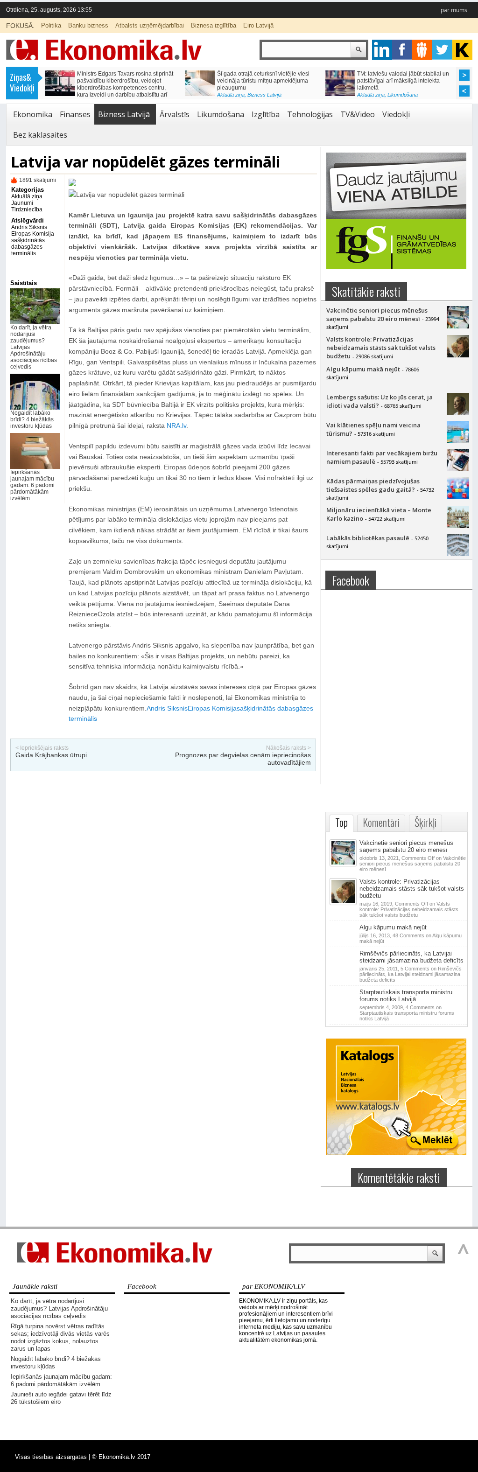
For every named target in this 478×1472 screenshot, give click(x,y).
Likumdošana (402, 95)
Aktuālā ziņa (231, 95)
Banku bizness (88, 25)
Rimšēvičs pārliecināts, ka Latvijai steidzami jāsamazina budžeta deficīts (411, 957)
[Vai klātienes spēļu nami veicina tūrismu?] (458, 441)
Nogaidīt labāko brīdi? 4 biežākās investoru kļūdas (32, 419)
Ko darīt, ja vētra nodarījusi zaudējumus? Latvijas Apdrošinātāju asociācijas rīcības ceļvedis (59, 1308)
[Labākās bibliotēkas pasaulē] (458, 554)
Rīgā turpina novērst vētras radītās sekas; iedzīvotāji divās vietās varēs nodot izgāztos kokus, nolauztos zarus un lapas (60, 1337)
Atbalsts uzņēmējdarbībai (149, 25)
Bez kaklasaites (40, 135)
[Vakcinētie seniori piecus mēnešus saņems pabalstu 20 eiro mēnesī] (458, 326)
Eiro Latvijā (258, 25)
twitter (442, 50)
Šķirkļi (425, 822)
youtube (462, 50)
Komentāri (381, 822)
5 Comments (410, 974)
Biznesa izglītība (213, 25)
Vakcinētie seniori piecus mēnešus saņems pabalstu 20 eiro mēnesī (377, 314)
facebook (402, 50)
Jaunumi (22, 203)
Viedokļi (396, 114)
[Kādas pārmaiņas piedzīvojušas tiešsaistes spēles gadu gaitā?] (458, 497)
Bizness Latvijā (264, 95)
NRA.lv (176, 425)
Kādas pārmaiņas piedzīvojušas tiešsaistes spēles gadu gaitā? (373, 485)
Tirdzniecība (26, 209)
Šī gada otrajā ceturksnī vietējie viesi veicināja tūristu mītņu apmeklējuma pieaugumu (263, 80)
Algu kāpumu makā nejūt (363, 369)
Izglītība (266, 114)
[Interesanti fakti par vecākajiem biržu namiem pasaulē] (458, 469)
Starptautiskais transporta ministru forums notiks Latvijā (405, 996)
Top (341, 822)
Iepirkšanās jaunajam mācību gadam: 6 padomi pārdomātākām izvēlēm (32, 485)
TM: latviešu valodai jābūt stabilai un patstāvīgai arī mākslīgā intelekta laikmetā (403, 80)
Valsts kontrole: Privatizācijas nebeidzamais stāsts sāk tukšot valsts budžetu (381, 347)
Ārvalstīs (175, 114)
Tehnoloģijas (310, 114)
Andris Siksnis (29, 227)
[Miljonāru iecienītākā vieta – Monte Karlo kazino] (458, 526)
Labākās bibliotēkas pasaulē (367, 538)
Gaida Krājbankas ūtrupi (51, 755)
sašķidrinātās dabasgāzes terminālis (28, 247)
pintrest (422, 50)
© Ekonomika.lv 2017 (121, 1456)
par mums (454, 10)
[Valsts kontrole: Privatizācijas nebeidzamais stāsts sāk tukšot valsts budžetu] (458, 355)
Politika (51, 25)
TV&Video (357, 114)
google (382, 50)
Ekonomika (32, 114)
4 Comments (406, 1013)
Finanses (75, 114)
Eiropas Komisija (32, 233)
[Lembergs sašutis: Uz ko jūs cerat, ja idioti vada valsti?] (458, 413)
